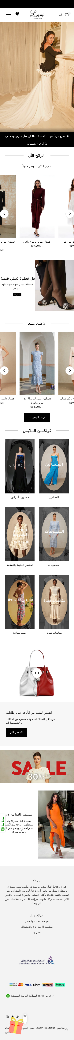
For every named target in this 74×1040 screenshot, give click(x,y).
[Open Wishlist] (17, 14)
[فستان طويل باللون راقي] (36, 206)
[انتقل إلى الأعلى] (66, 1029)
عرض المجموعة (37, 417)
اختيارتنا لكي (44, 166)
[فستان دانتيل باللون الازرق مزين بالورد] (36, 363)
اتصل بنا (37, 932)
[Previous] (4, 213)
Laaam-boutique (45, 1027)
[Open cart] (67, 14)
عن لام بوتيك (37, 915)
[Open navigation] (8, 14)
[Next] (69, 213)
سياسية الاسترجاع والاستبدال (37, 926)
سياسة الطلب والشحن (36, 921)
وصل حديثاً (28, 166)
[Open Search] (60, 14)
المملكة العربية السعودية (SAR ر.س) (31, 995)
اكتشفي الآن (16, 732)
